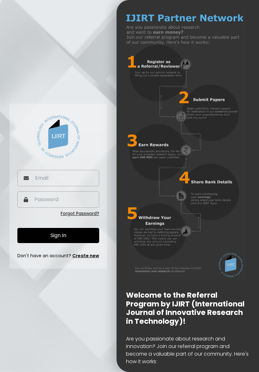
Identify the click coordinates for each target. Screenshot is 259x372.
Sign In (58, 235)
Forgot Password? (80, 213)
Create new (85, 256)
